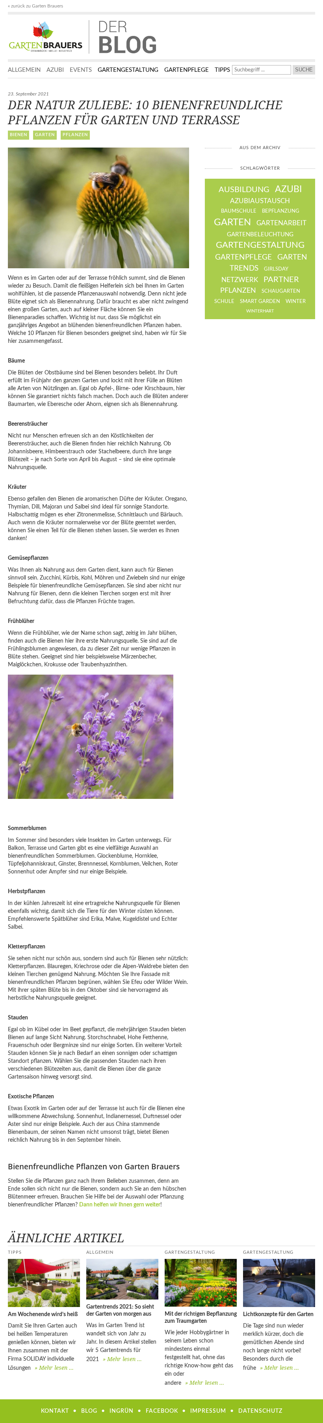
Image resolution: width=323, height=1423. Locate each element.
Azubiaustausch (260, 201)
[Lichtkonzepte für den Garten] (279, 1283)
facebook (162, 1411)
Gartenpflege (186, 70)
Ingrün (122, 1411)
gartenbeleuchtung (260, 234)
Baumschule (238, 211)
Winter (296, 301)
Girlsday (276, 269)
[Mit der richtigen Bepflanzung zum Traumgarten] (201, 1283)
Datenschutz (260, 1411)
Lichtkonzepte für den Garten (278, 1314)
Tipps (222, 70)
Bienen (18, 135)
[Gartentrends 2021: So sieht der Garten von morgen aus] (122, 1279)
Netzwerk (239, 280)
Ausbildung (244, 190)
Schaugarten (281, 291)
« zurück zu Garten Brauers (35, 6)
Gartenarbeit (281, 223)
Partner (281, 280)
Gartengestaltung (128, 70)
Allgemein (24, 70)
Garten (45, 135)
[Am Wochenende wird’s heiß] (44, 1283)
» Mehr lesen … (54, 1367)
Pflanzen (75, 135)
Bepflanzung (280, 211)
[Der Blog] (48, 37)
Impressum (208, 1411)
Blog (89, 1411)
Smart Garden (260, 301)
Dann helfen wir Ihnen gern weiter (119, 1205)
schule (224, 301)
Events (81, 70)
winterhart (260, 311)
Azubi (55, 70)
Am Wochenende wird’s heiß (43, 1314)
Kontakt (55, 1411)
